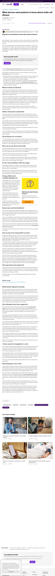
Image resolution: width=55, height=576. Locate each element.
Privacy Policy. (7, 569)
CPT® (33, 1)
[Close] (19, 561)
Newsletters (38, 1)
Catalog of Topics (5, 407)
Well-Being (27, 1)
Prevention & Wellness (14, 9)
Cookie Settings (11, 571)
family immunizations (6, 239)
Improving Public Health (7, 404)
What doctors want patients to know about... (37, 547)
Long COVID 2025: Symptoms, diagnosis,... (18, 547)
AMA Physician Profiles (22, 1)
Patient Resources (23, 404)
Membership (35, 574)
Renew (22, 4)
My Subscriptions (42, 7)
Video (41, 1)
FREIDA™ (3, 1)
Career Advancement (16, 1)
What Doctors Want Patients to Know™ (37, 23)
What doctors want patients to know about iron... (20, 549)
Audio (35, 1)
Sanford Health (15, 404)
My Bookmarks (52, 7)
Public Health (5, 9)
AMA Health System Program (28, 82)
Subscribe (49, 23)
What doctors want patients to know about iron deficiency (14, 282)
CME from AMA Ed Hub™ (8, 1)
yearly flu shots (16, 239)
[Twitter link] (13, 18)
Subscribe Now (28, 202)
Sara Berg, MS (5, 17)
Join (16, 4)
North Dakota (30, 404)
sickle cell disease (5, 74)
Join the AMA (7, 63)
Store (30, 1)
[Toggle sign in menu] (52, 4)
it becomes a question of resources (30, 374)
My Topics (47, 7)
